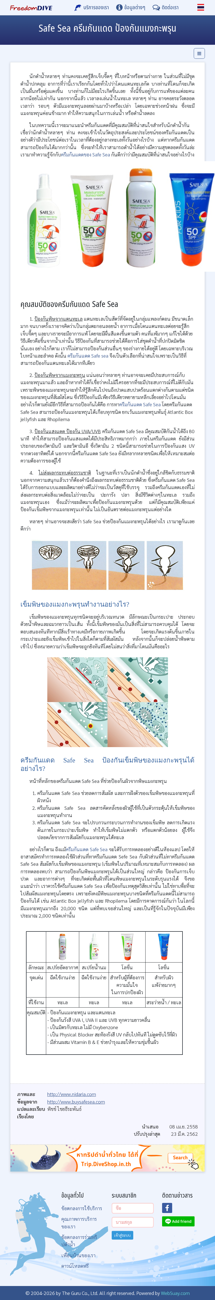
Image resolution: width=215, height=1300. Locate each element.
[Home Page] (31, 7)
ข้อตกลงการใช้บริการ (81, 1208)
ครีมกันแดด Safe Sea (140, 404)
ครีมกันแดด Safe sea (87, 355)
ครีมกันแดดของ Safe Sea (85, 154)
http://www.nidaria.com (71, 1094)
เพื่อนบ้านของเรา (78, 1255)
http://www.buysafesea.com (76, 1101)
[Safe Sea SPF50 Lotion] (127, 946)
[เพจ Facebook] (170, 1209)
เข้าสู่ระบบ (122, 1235)
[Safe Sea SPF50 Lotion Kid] (164, 946)
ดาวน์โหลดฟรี (75, 1266)
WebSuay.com (175, 1293)
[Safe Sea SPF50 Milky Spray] (94, 946)
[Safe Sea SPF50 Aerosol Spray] (62, 946)
